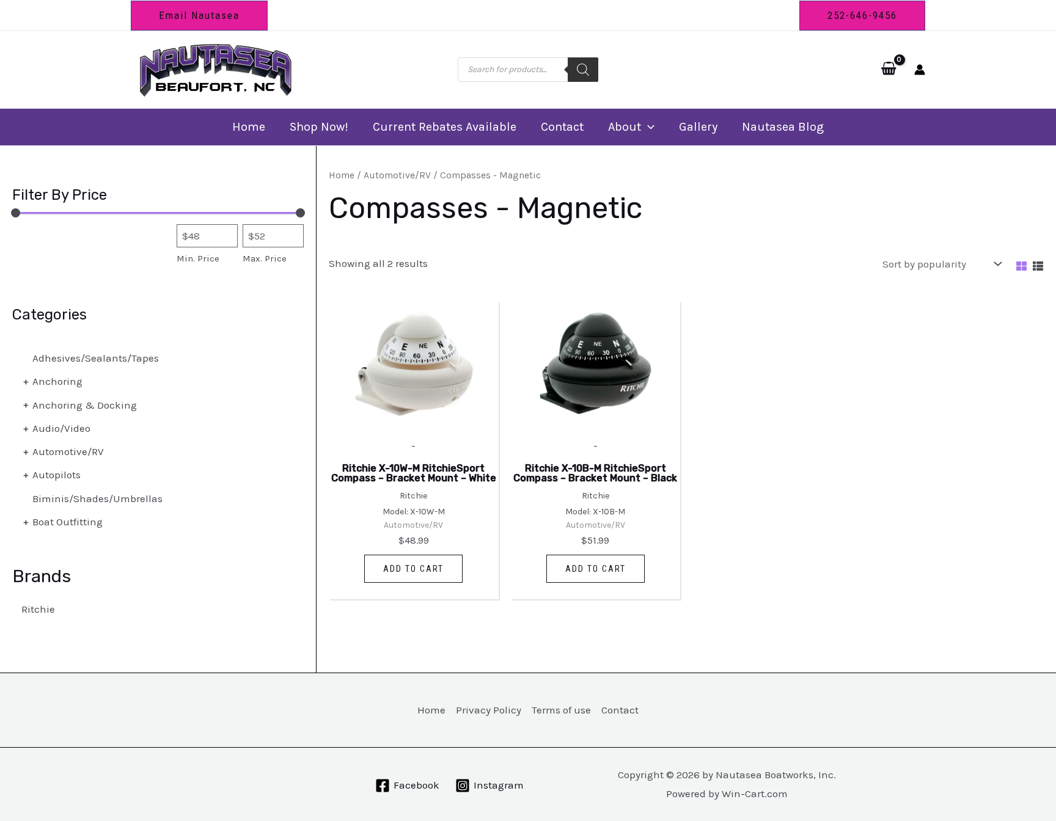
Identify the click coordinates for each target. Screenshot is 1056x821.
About (624, 127)
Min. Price (198, 258)
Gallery (698, 127)
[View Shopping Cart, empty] (888, 69)
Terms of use (561, 710)
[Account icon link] (919, 69)
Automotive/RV (397, 175)
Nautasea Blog (783, 127)
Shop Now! (319, 127)
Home (248, 127)
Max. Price (265, 258)
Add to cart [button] (413, 569)
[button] (199, 16)
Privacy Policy (488, 710)
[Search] (583, 69)
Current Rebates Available (444, 127)
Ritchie (38, 609)
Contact (562, 127)
